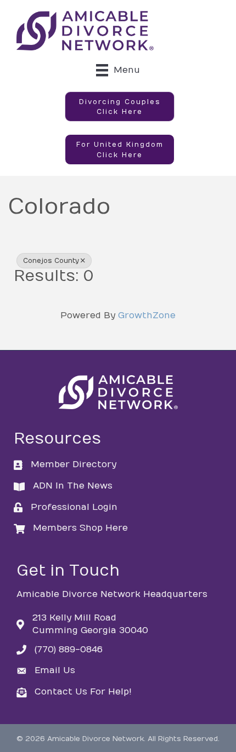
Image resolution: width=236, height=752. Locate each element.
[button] (120, 106)
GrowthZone (147, 315)
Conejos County (51, 261)
